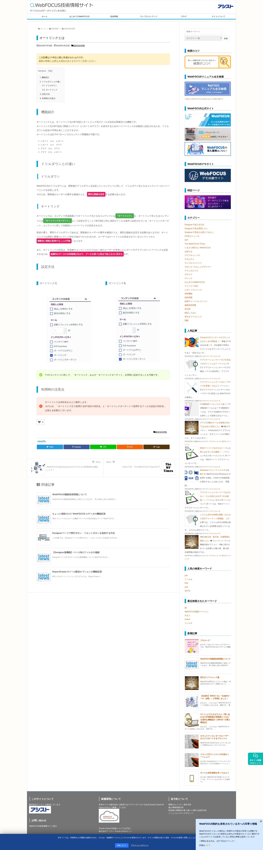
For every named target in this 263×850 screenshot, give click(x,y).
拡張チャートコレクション (196, 301)
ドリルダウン (49, 85)
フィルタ (188, 579)
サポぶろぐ (189, 259)
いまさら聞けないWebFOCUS (198, 247)
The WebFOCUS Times (195, 244)
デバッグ (188, 278)
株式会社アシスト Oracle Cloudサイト (115, 831)
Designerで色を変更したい (196, 228)
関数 (186, 320)
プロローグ (205, 640)
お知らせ (188, 251)
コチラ (208, 845)
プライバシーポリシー (140, 845)
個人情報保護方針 (176, 807)
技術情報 (54, 29)
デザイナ (188, 274)
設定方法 (45, 94)
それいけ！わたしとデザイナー (198, 267)
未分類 (187, 309)
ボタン (187, 615)
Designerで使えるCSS (194, 224)
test (186, 587)
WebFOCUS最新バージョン (197, 611)
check (187, 619)
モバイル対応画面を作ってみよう (214, 773)
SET (186, 240)
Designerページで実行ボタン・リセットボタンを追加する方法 (83, 533)
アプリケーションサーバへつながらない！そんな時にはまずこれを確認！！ (215, 496)
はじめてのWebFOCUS (195, 282)
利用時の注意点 (47, 98)
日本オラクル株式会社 (108, 804)
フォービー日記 (191, 286)
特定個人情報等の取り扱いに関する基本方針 (187, 810)
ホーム (43, 29)
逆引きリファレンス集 (209, 677)
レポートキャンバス (193, 290)
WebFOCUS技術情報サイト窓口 (43, 826)
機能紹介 (44, 77)
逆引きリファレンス (193, 316)
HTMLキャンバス (192, 236)
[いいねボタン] (39, 422)
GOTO (187, 591)
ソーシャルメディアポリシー (180, 813)
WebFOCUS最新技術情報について (69, 494)
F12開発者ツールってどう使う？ (214, 404)
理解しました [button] (121, 845)
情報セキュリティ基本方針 (179, 804)
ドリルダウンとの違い (50, 81)
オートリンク (49, 89)
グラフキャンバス (192, 255)
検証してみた (190, 313)
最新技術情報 (69, 29)
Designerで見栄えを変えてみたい (199, 232)
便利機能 (188, 293)
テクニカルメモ (191, 270)
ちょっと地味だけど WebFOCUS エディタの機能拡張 (78, 513)
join (186, 575)
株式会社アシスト (36, 804)
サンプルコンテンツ (193, 263)
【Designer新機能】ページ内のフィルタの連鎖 (75, 552)
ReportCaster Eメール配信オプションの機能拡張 (77, 571)
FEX (186, 583)
